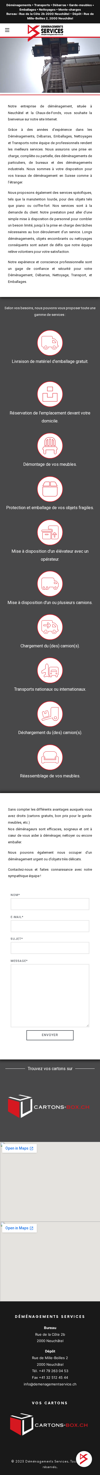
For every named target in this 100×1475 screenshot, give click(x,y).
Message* (19, 961)
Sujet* (17, 939)
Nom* (15, 895)
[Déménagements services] (50, 32)
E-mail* (17, 917)
